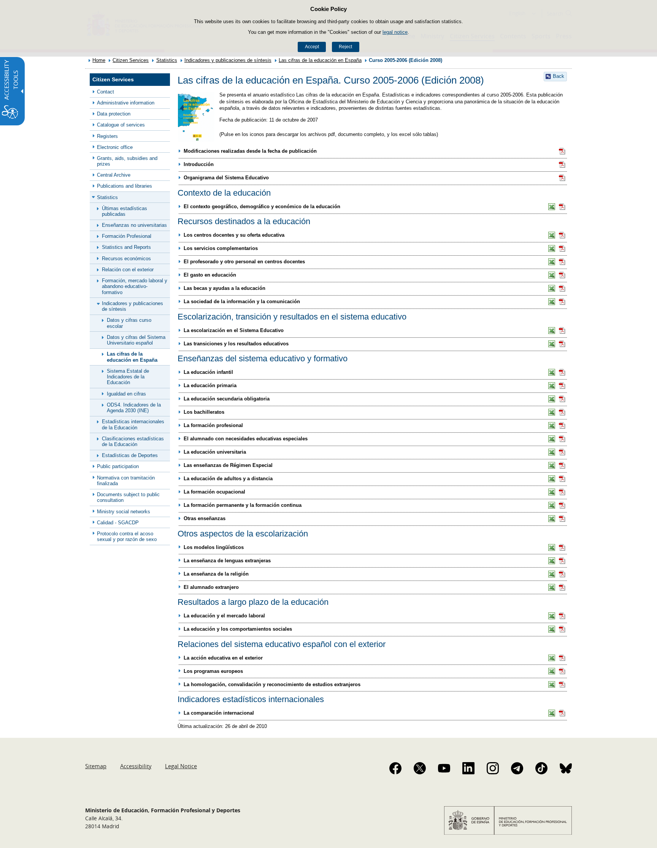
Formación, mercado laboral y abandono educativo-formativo (134, 286)
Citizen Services (131, 60)
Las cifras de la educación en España (320, 60)
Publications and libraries (124, 186)
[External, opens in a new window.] (562, 151)
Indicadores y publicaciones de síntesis (227, 60)
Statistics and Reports (126, 247)
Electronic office (115, 147)
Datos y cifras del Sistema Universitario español (136, 340)
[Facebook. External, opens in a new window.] (395, 768)
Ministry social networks (123, 511)
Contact (105, 92)
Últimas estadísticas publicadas (124, 211)
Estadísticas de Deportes (130, 455)
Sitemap (95, 766)
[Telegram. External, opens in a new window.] (517, 768)
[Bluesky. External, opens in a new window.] (566, 768)
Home (98, 60)
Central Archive (113, 175)
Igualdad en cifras (126, 394)
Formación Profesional (126, 236)
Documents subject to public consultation (128, 497)
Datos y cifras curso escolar (129, 323)
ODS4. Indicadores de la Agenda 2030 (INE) (134, 407)
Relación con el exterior (128, 269)
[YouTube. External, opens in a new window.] (444, 768)
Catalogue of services (121, 125)
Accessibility (135, 766)
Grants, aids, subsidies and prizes (127, 161)
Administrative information (125, 103)
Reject (345, 46)
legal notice (395, 32)
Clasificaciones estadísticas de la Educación (133, 441)
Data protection (113, 114)
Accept (312, 46)
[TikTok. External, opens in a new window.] (541, 768)
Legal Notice (181, 766)
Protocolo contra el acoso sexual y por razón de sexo (127, 536)
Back (558, 76)
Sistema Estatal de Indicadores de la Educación (128, 377)
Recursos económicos (126, 258)
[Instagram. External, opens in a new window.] (493, 768)
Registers (107, 136)
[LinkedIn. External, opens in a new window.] (468, 768)
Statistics (166, 60)
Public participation (118, 466)
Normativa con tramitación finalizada (126, 480)
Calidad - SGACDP (118, 522)
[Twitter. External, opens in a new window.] (420, 768)
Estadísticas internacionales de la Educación (133, 424)
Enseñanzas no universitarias (134, 225)
